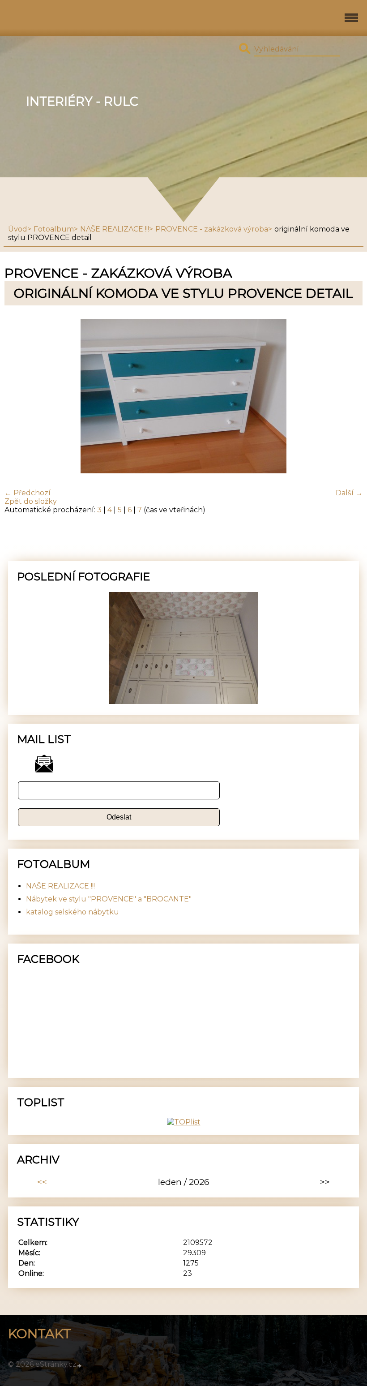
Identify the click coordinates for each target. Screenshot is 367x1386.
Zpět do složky (30, 501)
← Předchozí (27, 493)
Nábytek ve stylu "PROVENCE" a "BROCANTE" (109, 899)
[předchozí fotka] (19, 397)
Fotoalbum (54, 229)
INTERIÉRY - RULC (82, 101)
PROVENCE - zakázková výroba (211, 229)
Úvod (17, 229)
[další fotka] (348, 397)
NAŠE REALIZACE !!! (114, 229)
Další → (349, 493)
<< (42, 1181)
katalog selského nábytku (72, 912)
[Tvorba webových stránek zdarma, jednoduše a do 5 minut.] (80, 1365)
